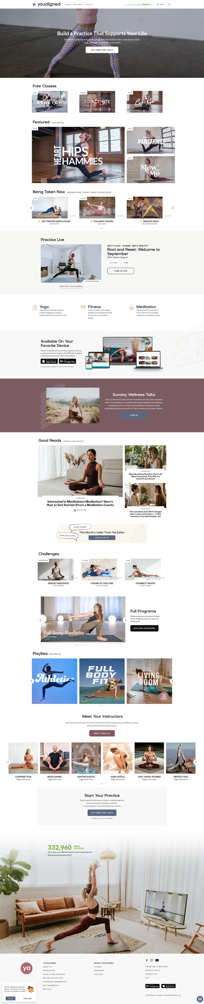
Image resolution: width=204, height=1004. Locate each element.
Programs (77, 4)
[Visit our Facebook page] (146, 960)
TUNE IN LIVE (120, 271)
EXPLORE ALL (58, 122)
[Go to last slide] (31, 208)
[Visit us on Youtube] (157, 960)
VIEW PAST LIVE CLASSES (71, 286)
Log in (111, 818)
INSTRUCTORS (49, 970)
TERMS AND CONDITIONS (156, 966)
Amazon (67, 367)
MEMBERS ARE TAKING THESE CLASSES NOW (89, 192)
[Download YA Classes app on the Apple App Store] (49, 361)
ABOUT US (47, 967)
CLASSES (98, 967)
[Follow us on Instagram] (151, 960)
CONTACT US (151, 974)
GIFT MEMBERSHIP (51, 985)
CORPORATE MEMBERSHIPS (55, 982)
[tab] (100, 228)
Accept (10, 998)
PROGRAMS (99, 970)
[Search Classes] (169, 4)
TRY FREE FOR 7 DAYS (102, 50)
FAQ (147, 978)
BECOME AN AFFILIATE (53, 978)
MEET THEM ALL (102, 733)
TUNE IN (134, 415)
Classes (67, 4)
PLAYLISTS (98, 974)
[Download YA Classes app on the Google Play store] (67, 361)
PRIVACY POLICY (152, 970)
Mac (60, 367)
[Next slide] (172, 208)
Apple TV (55, 367)
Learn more (28, 998)
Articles (88, 4)
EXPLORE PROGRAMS (144, 628)
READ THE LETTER (102, 538)
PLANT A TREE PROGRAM (54, 974)
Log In (162, 4)
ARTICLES (47, 989)
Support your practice (73, 441)
